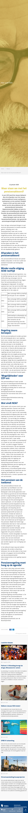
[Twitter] (12, 629)
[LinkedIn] (13, 629)
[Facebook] (10, 629)
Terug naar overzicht (21, 633)
